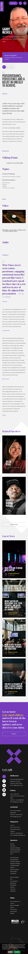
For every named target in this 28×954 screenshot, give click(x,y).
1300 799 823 (19, 783)
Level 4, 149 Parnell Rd (15, 810)
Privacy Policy (13, 909)
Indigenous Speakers (15, 863)
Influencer (12, 887)
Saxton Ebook (13, 911)
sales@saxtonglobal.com (19, 835)
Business (12, 843)
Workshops (13, 891)
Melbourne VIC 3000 (15, 781)
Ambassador (13, 885)
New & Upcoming (14, 857)
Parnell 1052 (13, 812)
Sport (11, 853)
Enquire (13, 3)
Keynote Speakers (11, 55)
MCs (11, 879)
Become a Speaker (14, 905)
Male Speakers (13, 871)
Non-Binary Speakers (15, 861)
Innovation (12, 845)
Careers (12, 907)
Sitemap (12, 913)
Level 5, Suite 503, (14, 793)
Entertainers (13, 883)
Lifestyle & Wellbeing (10, 57)
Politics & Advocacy (15, 851)
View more (14, 524)
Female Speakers (14, 859)
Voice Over (12, 889)
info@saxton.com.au (18, 785)
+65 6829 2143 (19, 833)
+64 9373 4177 (19, 814)
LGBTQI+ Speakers (14, 869)
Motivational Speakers (8, 180)
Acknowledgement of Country (15, 902)
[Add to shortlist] (4, 67)
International (13, 873)
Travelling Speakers (14, 865)
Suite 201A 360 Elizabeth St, (17, 779)
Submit (14, 733)
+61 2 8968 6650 (20, 799)
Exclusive (12, 867)
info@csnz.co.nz (17, 816)
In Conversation (14, 881)
